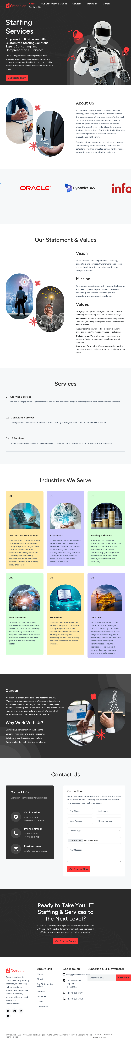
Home (40, 974)
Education (56, 617)
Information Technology (23, 535)
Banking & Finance (101, 535)
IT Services (17, 438)
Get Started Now (17, 77)
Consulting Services (22, 417)
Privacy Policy (99, 1037)
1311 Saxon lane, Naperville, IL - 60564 (34, 819)
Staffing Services (20, 396)
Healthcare (56, 535)
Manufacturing (17, 617)
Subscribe (123, 977)
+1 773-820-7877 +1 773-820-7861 (32, 835)
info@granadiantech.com (35, 851)
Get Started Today (65, 941)
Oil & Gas (96, 617)
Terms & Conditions (102, 1034)
